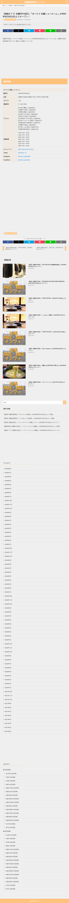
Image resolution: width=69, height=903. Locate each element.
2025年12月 (8, 500)
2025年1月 (8, 544)
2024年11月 (8, 552)
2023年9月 (8, 608)
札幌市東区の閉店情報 (12, 867)
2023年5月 (8, 624)
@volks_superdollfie (24, 156)
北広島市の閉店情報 (11, 835)
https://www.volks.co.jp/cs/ (26, 149)
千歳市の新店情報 (10, 777)
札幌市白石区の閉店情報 (12, 874)
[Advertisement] (34, 59)
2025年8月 (8, 516)
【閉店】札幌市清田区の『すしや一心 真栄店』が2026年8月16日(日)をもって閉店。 (28, 414)
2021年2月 (8, 731)
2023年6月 (8, 620)
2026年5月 (8, 481)
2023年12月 (8, 596)
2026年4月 (8, 485)
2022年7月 (8, 664)
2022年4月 (8, 676)
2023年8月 (8, 612)
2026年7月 (8, 473)
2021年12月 (8, 691)
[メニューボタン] (2, 2)
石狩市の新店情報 (10, 827)
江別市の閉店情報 (10, 885)
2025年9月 (8, 512)
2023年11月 (8, 600)
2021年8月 (8, 707)
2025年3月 (8, 536)
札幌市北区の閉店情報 (12, 853)
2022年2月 (8, 683)
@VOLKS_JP (22, 153)
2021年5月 (8, 719)
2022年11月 (8, 648)
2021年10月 (8, 699)
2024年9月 (8, 560)
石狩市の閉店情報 (10, 889)
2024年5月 (8, 576)
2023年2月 (8, 636)
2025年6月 (8, 524)
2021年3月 (8, 727)
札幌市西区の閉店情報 (12, 878)
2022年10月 (8, 652)
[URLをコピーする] (61, 30)
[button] (8, 30)
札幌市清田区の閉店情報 (12, 871)
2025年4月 (8, 532)
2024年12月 (8, 548)
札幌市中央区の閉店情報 (12, 849)
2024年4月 (8, 580)
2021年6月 (8, 715)
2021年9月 (8, 703)
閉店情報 (8, 831)
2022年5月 (8, 672)
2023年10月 (8, 604)
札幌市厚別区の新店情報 (12, 799)
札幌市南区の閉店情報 (12, 856)
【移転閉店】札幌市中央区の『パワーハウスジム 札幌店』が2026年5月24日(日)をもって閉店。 (32, 426)
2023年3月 (8, 632)
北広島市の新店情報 (11, 773)
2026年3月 (8, 488)
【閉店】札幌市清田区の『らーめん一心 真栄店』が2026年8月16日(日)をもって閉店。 (29, 418)
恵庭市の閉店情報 (10, 846)
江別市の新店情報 (10, 824)
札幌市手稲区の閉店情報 (12, 864)
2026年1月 (8, 496)
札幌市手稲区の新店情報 (12, 802)
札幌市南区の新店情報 (12, 795)
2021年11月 (8, 695)
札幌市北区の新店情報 (12, 791)
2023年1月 (8, 640)
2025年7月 (8, 520)
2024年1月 (8, 592)
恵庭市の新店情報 (10, 784)
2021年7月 (8, 711)
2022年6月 (8, 668)
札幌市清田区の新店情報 (12, 809)
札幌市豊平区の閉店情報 (12, 881)
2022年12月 (8, 644)
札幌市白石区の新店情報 (12, 813)
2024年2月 (8, 588)
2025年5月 (8, 528)
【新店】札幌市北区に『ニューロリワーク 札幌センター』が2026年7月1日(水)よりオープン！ (31, 422)
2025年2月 (8, 540)
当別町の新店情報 (10, 781)
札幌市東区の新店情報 (12, 806)
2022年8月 (8, 660)
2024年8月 (8, 564)
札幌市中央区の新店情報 (10, 19)
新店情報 (8, 770)
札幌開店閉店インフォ (34, 2)
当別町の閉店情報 (10, 842)
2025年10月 (8, 508)
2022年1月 (8, 688)
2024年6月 (8, 572)
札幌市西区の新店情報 (12, 816)
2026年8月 (8, 469)
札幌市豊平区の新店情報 (12, 820)
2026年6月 (8, 477)
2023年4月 (8, 628)
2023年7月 (8, 616)
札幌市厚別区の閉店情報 (12, 860)
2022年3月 (8, 680)
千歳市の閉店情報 (10, 838)
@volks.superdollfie (24, 160)
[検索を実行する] (64, 402)
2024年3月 (8, 584)
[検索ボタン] (67, 2)
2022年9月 (8, 656)
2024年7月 (8, 568)
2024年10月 (8, 556)
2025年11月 (8, 504)
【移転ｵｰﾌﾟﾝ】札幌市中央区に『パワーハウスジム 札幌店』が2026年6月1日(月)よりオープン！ (32, 430)
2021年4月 (8, 723)
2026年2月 (8, 492)
